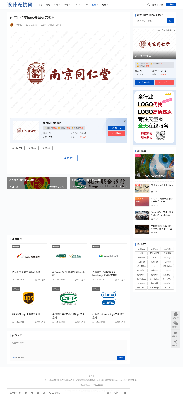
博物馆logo (141, 279)
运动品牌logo (168, 283)
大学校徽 (167, 249)
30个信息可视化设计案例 (162, 185)
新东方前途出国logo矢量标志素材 (68, 273)
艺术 (76, 4)
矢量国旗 (141, 262)
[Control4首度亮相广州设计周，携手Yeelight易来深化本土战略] (142, 212)
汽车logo (167, 262)
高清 (154, 257)
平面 (56, 4)
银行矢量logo (142, 266)
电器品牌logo (142, 270)
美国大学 (154, 275)
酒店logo (154, 270)
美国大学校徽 (142, 275)
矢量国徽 (167, 253)
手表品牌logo (168, 288)
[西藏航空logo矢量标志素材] (28, 256)
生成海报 (55, 392)
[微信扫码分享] (32, 393)
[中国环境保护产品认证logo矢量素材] (68, 298)
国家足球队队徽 (142, 288)
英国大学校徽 (168, 279)
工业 (86, 4)
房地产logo (154, 288)
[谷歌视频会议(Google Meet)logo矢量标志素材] (108, 256)
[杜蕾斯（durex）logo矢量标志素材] (108, 298)
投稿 (172, 4)
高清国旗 (154, 262)
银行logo (167, 257)
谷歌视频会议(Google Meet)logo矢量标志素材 (104, 273)
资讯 (48, 4)
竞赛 (104, 4)
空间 (66, 4)
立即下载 (118, 128)
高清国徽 (141, 257)
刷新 (170, 30)
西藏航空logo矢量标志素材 (26, 271)
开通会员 (118, 133)
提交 (121, 357)
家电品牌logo (168, 275)
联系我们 (99, 385)
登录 (154, 4)
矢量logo (33, 25)
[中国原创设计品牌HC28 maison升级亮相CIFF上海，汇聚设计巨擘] (142, 226)
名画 (154, 266)
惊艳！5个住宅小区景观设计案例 (151, 175)
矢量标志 (46, 148)
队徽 (141, 253)
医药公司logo (155, 279)
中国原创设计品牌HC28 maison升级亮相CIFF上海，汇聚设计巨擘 (161, 229)
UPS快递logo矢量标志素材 (26, 314)
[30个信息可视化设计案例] (142, 185)
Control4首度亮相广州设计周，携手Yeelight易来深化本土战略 (162, 215)
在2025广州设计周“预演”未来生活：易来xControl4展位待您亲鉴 (162, 201)
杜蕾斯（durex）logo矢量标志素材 (108, 316)
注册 (161, 4)
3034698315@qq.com (112, 380)
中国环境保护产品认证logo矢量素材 (68, 316)
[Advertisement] (68, 212)
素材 (94, 4)
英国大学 (154, 283)
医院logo (167, 270)
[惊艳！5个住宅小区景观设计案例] (154, 155)
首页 (40, 4)
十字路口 (18, 25)
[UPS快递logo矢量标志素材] (28, 298)
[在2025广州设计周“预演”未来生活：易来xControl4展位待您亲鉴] (142, 198)
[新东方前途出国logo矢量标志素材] (68, 256)
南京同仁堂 (17, 148)
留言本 (91, 376)
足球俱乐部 (154, 253)
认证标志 (141, 283)
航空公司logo (168, 266)
